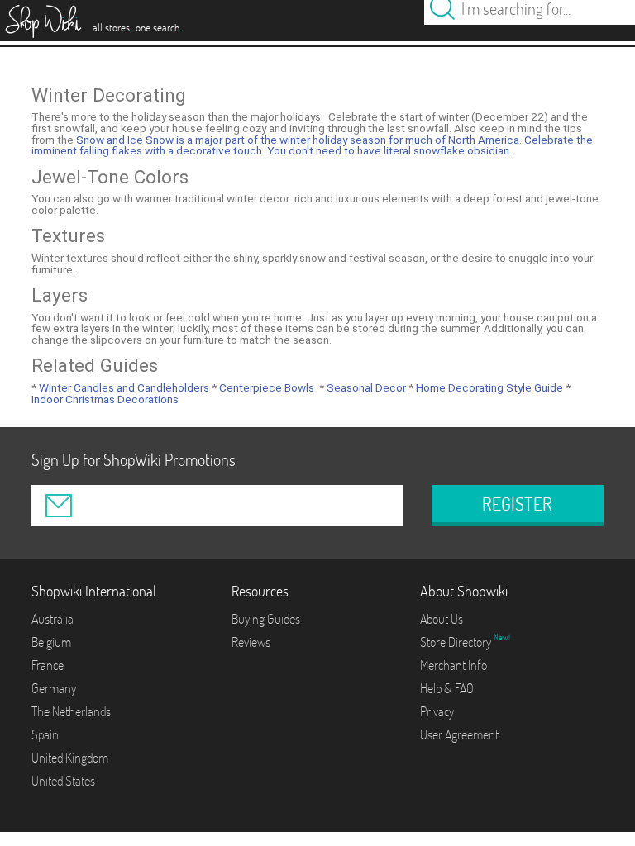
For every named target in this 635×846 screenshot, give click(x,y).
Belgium (51, 642)
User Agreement (459, 734)
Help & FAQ (447, 688)
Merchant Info (453, 665)
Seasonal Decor (365, 387)
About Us (441, 619)
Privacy (437, 711)
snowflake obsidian (461, 150)
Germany (53, 688)
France (47, 665)
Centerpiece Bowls (265, 387)
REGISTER (517, 504)
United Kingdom (69, 757)
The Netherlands (71, 711)
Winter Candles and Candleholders (122, 387)
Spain (45, 734)
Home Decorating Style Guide (488, 387)
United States (63, 780)
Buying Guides (266, 619)
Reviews (251, 642)
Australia (52, 619)
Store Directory (457, 642)
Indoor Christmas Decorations (105, 399)
